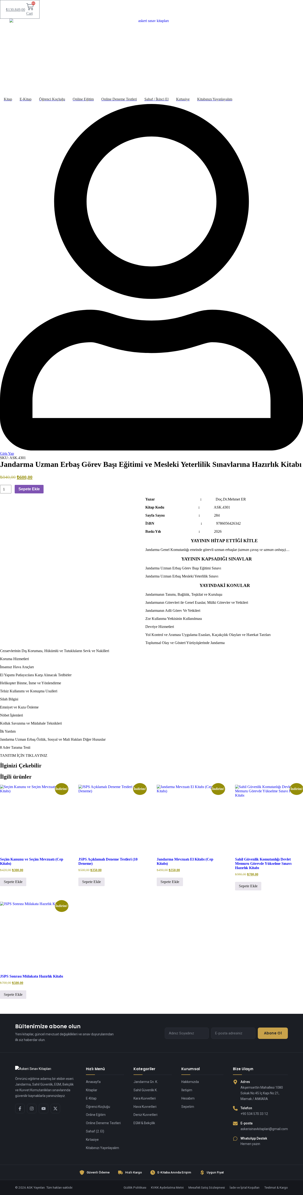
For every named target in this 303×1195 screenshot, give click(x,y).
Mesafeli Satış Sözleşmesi (206, 1187)
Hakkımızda (190, 1082)
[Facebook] (20, 1108)
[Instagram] (31, 1108)
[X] (55, 1108)
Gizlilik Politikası (135, 1187)
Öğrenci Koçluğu (98, 1107)
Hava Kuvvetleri (145, 1107)
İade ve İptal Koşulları (244, 1187)
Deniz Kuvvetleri (145, 1115)
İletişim (186, 1090)
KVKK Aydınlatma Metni (167, 1187)
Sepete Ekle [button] (13, 882)
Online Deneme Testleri (103, 1123)
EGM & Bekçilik (144, 1123)
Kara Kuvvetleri (145, 1098)
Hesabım (188, 1098)
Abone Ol (273, 1033)
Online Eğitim (96, 1115)
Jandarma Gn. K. (146, 1082)
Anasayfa (93, 1082)
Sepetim (187, 1107)
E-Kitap (91, 1098)
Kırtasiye (92, 1139)
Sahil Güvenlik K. (145, 1090)
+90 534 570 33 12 (254, 1114)
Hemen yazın (250, 1144)
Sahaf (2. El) (95, 1131)
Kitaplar (91, 1090)
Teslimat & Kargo (276, 1187)
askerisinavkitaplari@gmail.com (264, 1129)
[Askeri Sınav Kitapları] (45, 1069)
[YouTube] (43, 1108)
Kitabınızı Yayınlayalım (102, 1148)
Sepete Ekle (29, 489)
